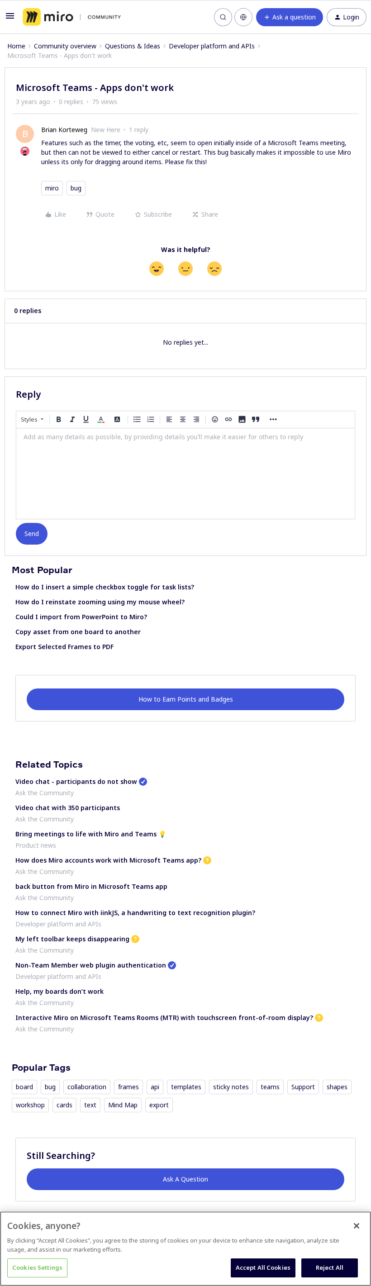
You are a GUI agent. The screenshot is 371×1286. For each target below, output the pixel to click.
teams (270, 1086)
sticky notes (231, 1086)
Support (303, 1086)
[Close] (356, 1226)
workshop (30, 1105)
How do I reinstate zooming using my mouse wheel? (100, 602)
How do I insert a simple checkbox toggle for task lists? (104, 587)
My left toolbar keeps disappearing (72, 939)
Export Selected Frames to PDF (64, 646)
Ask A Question (185, 1179)
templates (186, 1086)
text (90, 1105)
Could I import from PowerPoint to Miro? (81, 616)
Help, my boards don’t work (59, 991)
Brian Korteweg (64, 129)
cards (64, 1105)
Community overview (65, 46)
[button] (10, 18)
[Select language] (243, 17)
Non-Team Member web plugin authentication (90, 965)
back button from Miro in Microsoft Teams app (91, 886)
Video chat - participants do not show (76, 781)
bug (76, 188)
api (155, 1086)
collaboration (86, 1086)
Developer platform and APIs (212, 46)
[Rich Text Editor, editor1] (185, 473)
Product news (35, 845)
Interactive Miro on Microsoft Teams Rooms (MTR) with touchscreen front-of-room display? (164, 1017)
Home (16, 46)
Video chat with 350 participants (67, 807)
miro (52, 188)
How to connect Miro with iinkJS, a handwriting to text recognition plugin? (135, 912)
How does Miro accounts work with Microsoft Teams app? (108, 860)
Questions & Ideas (132, 46)
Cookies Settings (37, 1267)
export (159, 1105)
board (24, 1086)
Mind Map (123, 1105)
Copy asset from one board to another (78, 631)
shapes (337, 1086)
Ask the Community (44, 792)
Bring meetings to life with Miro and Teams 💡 (90, 834)
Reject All (329, 1267)
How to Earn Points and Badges (185, 699)
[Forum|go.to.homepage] (72, 17)
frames (128, 1086)
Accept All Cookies (263, 1267)
